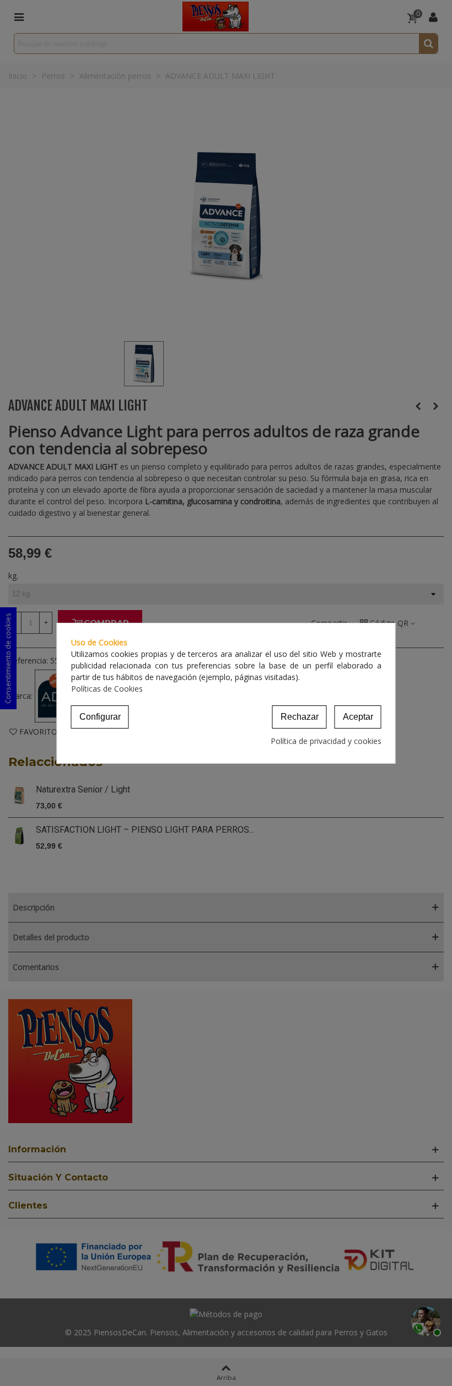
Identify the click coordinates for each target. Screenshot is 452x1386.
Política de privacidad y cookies (326, 741)
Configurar (100, 716)
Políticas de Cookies (107, 688)
